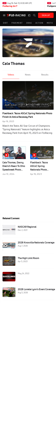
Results (44, 74)
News (27, 74)
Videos (11, 74)
